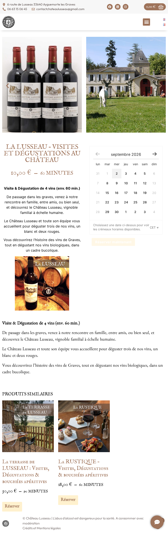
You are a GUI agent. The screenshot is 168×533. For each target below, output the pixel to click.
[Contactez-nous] (157, 522)
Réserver (12, 507)
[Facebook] (110, 7)
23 (117, 202)
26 (145, 202)
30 (117, 212)
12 (145, 183)
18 (135, 193)
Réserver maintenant (113, 242)
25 (135, 202)
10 (126, 183)
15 (107, 193)
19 (145, 193)
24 (126, 202)
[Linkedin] (118, 7)
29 (107, 212)
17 (126, 193)
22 (107, 202)
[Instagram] (125, 7)
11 (135, 183)
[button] (146, 22)
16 (116, 193)
